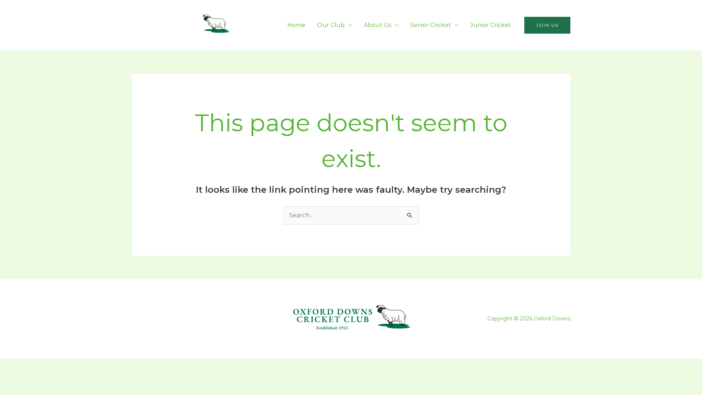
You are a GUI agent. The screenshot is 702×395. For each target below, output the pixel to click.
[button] (547, 25)
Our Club (331, 25)
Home (296, 25)
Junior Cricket (490, 25)
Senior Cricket (430, 25)
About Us (377, 25)
